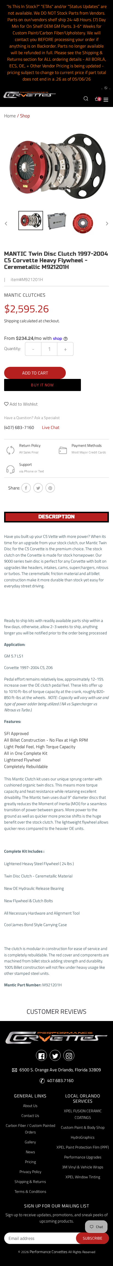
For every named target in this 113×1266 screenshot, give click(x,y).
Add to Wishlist (23, 404)
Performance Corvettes (48, 1251)
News (30, 1152)
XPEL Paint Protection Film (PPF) (82, 1147)
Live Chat (51, 427)
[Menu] (105, 98)
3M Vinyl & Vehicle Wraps (82, 1167)
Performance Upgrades (82, 1157)
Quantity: (12, 348)
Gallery (30, 1142)
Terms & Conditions (30, 1191)
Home (10, 115)
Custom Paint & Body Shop (82, 1127)
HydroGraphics (83, 1137)
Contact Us (30, 1115)
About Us (30, 1105)
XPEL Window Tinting (83, 1177)
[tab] (56, 517)
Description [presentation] (56, 517)
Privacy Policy (30, 1171)
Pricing (30, 1162)
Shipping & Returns (30, 1181)
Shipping (11, 321)
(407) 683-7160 (19, 427)
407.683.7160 (60, 1080)
